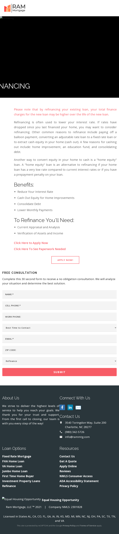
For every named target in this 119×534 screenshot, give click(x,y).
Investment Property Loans (21, 481)
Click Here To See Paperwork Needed (40, 249)
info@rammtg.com (77, 437)
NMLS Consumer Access (76, 476)
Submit (60, 372)
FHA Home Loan (13, 461)
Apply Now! (65, 259)
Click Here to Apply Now (31, 243)
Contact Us (67, 456)
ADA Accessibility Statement (79, 481)
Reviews (65, 471)
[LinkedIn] (70, 407)
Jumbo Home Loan (14, 471)
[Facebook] (62, 407)
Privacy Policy (68, 486)
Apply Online (68, 466)
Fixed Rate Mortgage (16, 456)
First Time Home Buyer (18, 476)
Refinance (9, 486)
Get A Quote (68, 461)
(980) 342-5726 (74, 432)
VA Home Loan (12, 466)
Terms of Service (88, 525)
